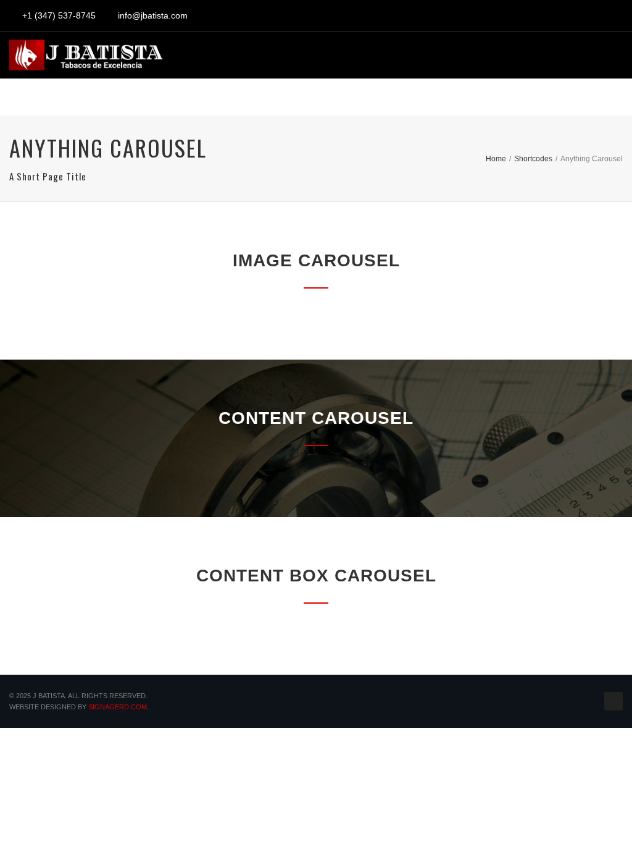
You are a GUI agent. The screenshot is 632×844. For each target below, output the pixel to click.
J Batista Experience (254, 102)
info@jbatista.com (153, 15)
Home (79, 102)
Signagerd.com (117, 707)
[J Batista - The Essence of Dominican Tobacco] (86, 55)
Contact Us (547, 102)
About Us (142, 102)
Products (370, 102)
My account (456, 102)
